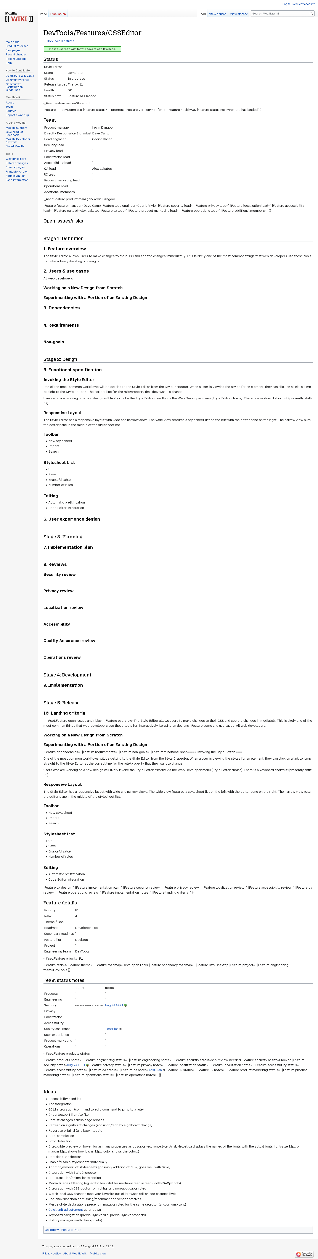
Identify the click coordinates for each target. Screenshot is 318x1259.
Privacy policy (51, 1253)
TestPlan (112, 1029)
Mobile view (98, 1253)
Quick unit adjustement (65, 1210)
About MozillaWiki (75, 1253)
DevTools (54, 41)
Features (68, 41)
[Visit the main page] (19, 17)
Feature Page (71, 1230)
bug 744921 (114, 1005)
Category (52, 1230)
